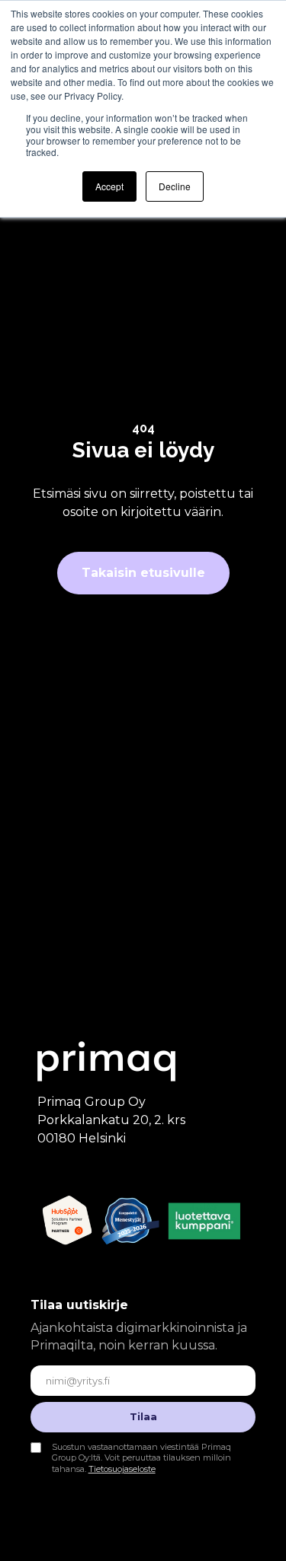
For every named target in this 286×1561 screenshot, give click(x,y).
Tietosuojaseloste (122, 1469)
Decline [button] (175, 186)
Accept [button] (109, 186)
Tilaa (143, 1416)
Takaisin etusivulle (143, 572)
